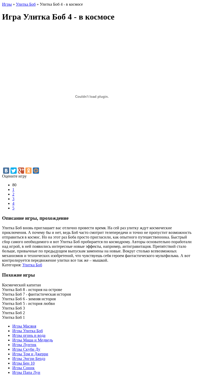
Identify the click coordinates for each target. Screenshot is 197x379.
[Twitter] (14, 171)
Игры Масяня (24, 326)
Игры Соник (23, 368)
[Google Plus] (21, 171)
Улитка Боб (32, 265)
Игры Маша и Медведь (32, 340)
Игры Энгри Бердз (28, 358)
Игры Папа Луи (26, 372)
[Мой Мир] (36, 171)
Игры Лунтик (24, 344)
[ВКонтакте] (6, 171)
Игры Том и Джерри (30, 354)
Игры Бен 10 (23, 363)
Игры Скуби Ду (26, 349)
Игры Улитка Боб (27, 331)
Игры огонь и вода (28, 335)
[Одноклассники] (28, 171)
